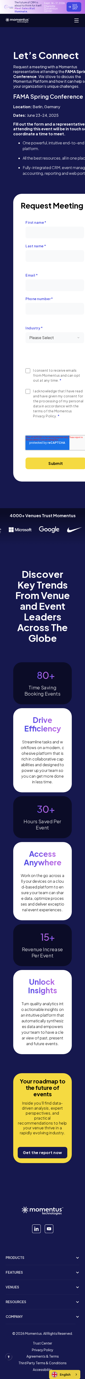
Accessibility (42, 1370)
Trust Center (42, 1343)
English (65, 1374)
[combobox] (64, 1374)
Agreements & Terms (42, 1356)
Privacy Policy (42, 1350)
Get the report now (42, 1152)
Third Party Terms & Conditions (42, 1363)
